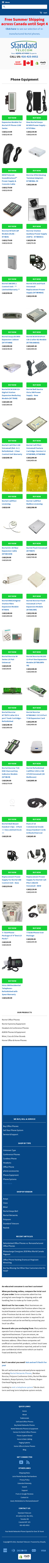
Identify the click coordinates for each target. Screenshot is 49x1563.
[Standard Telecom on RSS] (28, 1463)
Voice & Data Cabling (24, 1439)
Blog (24, 1450)
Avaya (5, 1198)
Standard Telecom (11, 1223)
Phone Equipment (11, 1175)
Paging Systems (24, 1443)
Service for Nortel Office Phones (24, 1432)
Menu (7, 2)
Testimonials (24, 1418)
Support (25, 1490)
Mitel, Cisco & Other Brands (13, 1036)
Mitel (5, 1207)
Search (24, 1487)
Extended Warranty (24, 1483)
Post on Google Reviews (24, 1494)
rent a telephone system (22, 1387)
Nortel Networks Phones (21, 1373)
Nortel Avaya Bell (10, 1211)
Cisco (5, 1203)
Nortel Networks (10, 1215)
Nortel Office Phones (11, 1019)
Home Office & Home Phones (14, 1040)
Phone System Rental (24, 1436)
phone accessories (11, 1171)
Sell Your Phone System (13, 1130)
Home (24, 1411)
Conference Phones (11, 1154)
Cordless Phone (10, 1158)
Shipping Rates (24, 1473)
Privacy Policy (24, 1480)
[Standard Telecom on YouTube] (21, 1463)
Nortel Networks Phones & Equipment (24, 1429)
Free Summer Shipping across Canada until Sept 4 (24, 21)
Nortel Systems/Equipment (14, 1024)
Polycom (7, 1219)
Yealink (6, 1227)
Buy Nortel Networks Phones (24, 1425)
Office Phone (8, 1167)
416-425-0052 (29, 56)
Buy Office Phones (10, 1126)
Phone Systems (9, 1179)
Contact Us (24, 1497)
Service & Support (10, 1134)
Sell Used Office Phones (24, 1422)
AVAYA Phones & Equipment (14, 1032)
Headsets (7, 1162)
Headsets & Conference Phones (15, 1028)
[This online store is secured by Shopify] (40, 65)
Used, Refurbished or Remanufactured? (24, 1501)
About (24, 1415)
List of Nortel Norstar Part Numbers (24, 1476)
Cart (45, 13)
